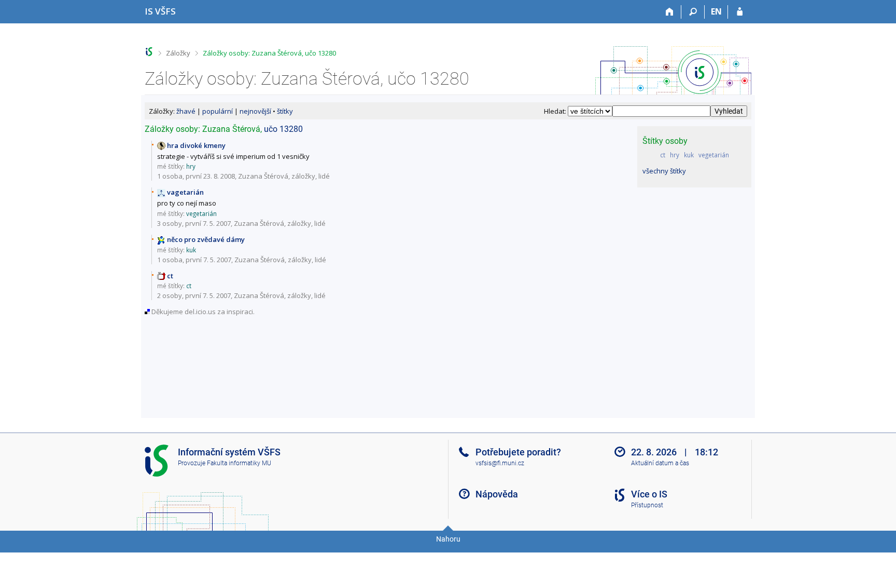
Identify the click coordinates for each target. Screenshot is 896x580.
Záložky (178, 53)
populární (217, 111)
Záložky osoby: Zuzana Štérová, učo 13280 (269, 53)
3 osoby (169, 223)
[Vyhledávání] (693, 12)
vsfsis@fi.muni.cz (499, 463)
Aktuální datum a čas (660, 463)
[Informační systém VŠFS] (149, 51)
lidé (324, 176)
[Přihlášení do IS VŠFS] (739, 12)
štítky (285, 111)
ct (662, 155)
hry (674, 155)
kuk (689, 155)
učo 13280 (283, 129)
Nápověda (496, 494)
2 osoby (169, 295)
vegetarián (713, 155)
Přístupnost (647, 505)
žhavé (185, 111)
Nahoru (448, 539)
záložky (303, 176)
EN (716, 11)
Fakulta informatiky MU (239, 463)
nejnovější (255, 111)
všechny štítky (664, 171)
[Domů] (669, 12)
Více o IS (649, 494)
